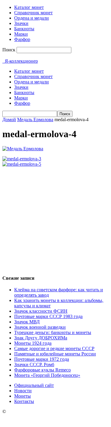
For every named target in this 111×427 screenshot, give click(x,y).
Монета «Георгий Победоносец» (47, 375)
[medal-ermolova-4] (22, 148)
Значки (21, 23)
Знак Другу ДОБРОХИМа (40, 337)
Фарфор (22, 39)
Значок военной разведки (40, 327)
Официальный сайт (34, 385)
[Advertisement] (55, 218)
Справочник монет (33, 12)
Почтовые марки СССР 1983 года (48, 316)
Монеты (22, 395)
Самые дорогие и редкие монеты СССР (54, 348)
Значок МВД (27, 321)
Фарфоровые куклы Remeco (42, 369)
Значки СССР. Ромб (34, 364)
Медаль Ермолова (35, 119)
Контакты (24, 401)
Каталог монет (29, 7)
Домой (9, 119)
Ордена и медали (31, 17)
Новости (23, 390)
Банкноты (24, 28)
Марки (21, 34)
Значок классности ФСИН (40, 311)
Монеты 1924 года (33, 343)
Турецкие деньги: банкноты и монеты (52, 332)
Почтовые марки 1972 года (41, 359)
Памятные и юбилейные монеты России (55, 353)
